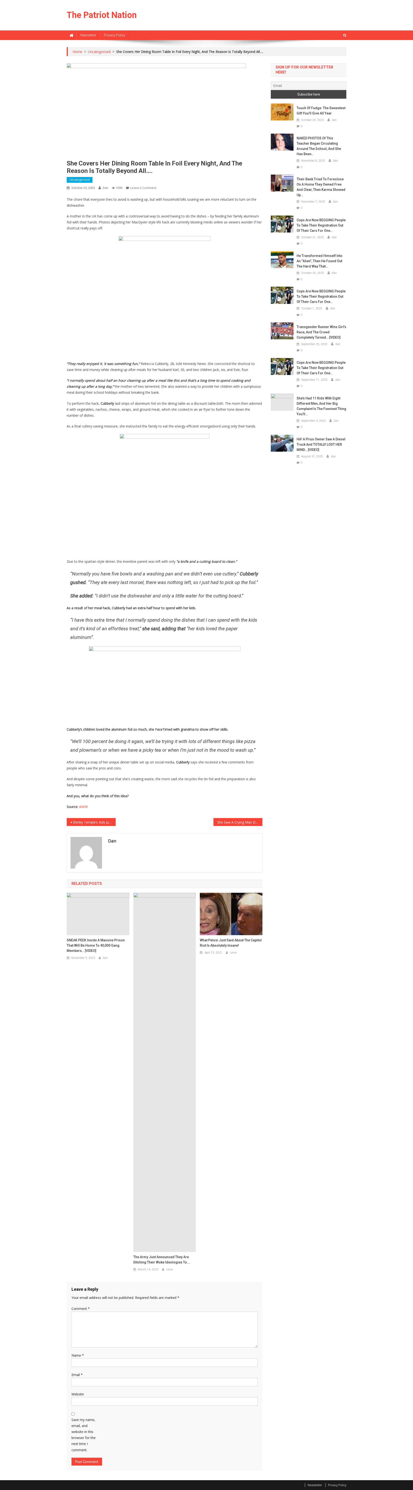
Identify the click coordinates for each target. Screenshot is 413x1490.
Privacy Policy (114, 35)
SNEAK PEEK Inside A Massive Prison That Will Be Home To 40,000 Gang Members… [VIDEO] (96, 945)
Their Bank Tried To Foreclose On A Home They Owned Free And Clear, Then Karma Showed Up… (321, 187)
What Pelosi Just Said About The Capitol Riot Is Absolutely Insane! (231, 942)
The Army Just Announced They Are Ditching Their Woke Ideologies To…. (161, 1259)
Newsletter (88, 35)
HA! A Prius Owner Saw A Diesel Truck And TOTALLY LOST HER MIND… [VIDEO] (321, 444)
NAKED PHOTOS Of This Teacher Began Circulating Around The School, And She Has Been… (319, 146)
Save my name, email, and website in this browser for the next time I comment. (83, 1434)
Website (77, 1394)
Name (77, 1355)
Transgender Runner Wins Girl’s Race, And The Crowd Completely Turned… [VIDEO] (321, 332)
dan (105, 188)
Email (77, 1374)
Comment (80, 1308)
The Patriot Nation (102, 15)
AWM (83, 806)
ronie (169, 1269)
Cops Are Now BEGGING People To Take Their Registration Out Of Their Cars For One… (321, 225)
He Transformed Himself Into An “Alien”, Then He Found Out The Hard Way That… (319, 261)
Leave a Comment (143, 188)
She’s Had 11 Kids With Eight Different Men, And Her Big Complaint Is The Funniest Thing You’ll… (321, 406)
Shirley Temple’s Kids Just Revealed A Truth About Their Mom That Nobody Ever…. (94, 822)
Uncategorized (80, 180)
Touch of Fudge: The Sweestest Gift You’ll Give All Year (321, 110)
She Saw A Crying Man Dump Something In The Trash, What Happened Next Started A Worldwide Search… (239, 822)
